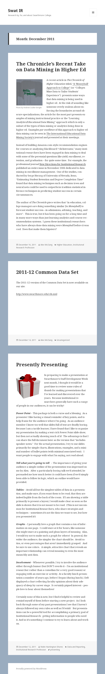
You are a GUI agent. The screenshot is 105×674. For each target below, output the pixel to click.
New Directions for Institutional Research (63, 164)
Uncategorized (63, 340)
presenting (55, 649)
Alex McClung (46, 244)
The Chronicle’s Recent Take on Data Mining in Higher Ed (51, 67)
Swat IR (15, 10)
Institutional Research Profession (31, 649)
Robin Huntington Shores (51, 646)
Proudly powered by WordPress (31, 668)
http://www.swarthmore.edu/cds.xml (36, 294)
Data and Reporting (76, 646)
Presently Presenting (42, 364)
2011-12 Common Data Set (47, 272)
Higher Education (64, 244)
